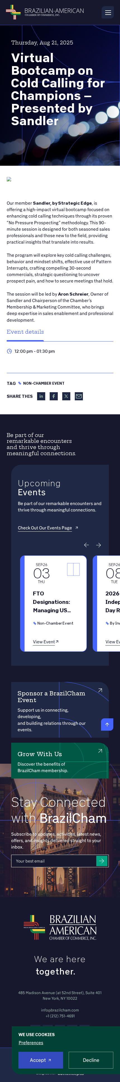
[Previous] (86, 545)
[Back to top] (107, 724)
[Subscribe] (101, 861)
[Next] (98, 545)
